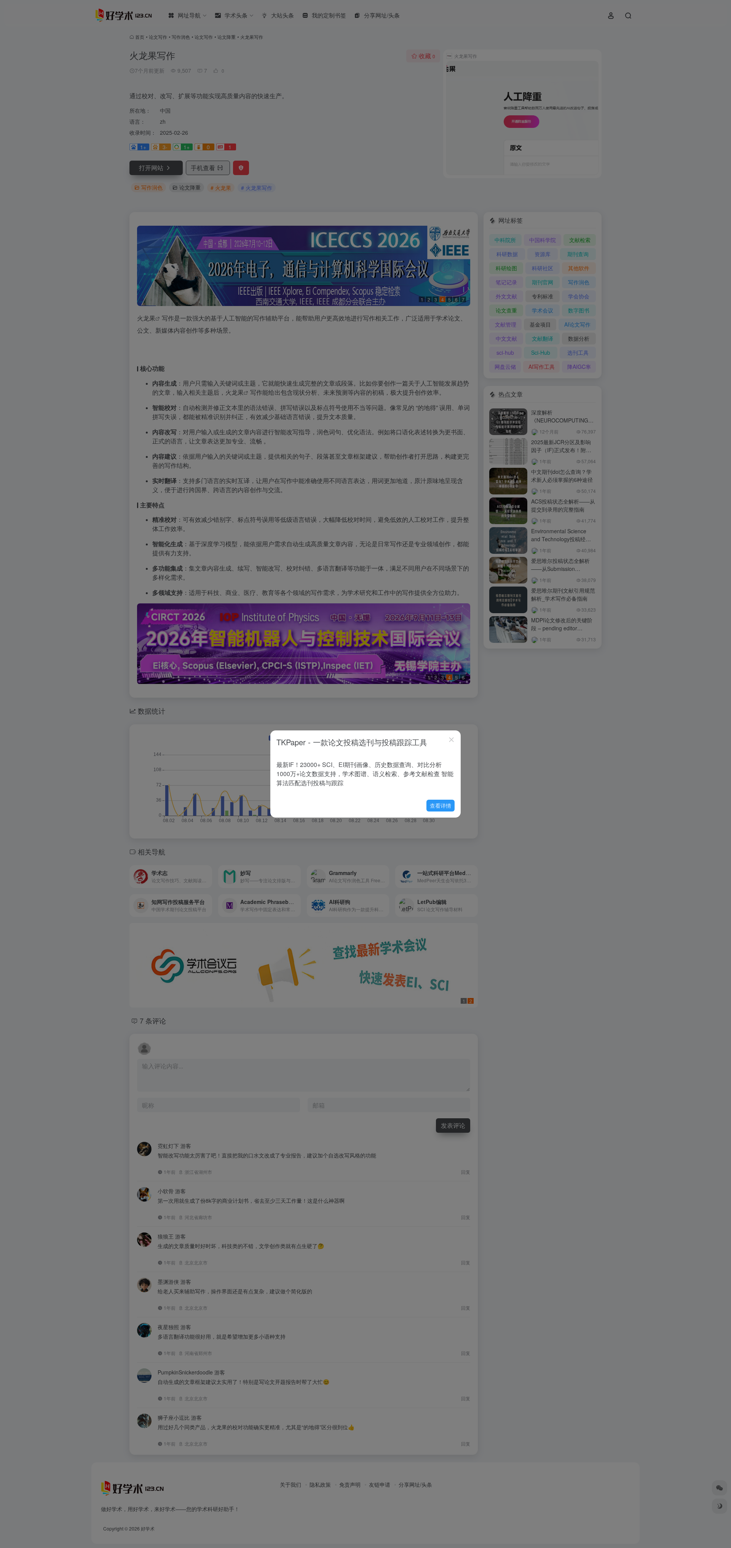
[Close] (451, 739)
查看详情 (440, 805)
